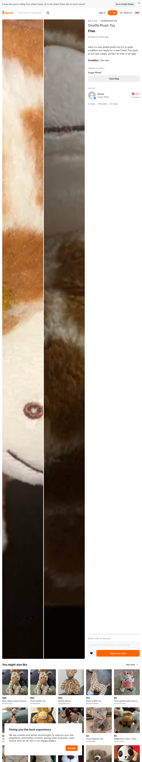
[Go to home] (7, 13)
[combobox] (31, 12)
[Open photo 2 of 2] (64, 339)
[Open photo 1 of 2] (22, 339)
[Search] (48, 13)
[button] (132, 664)
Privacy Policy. (48, 740)
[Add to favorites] (91, 653)
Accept (71, 748)
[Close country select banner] (139, 3)
